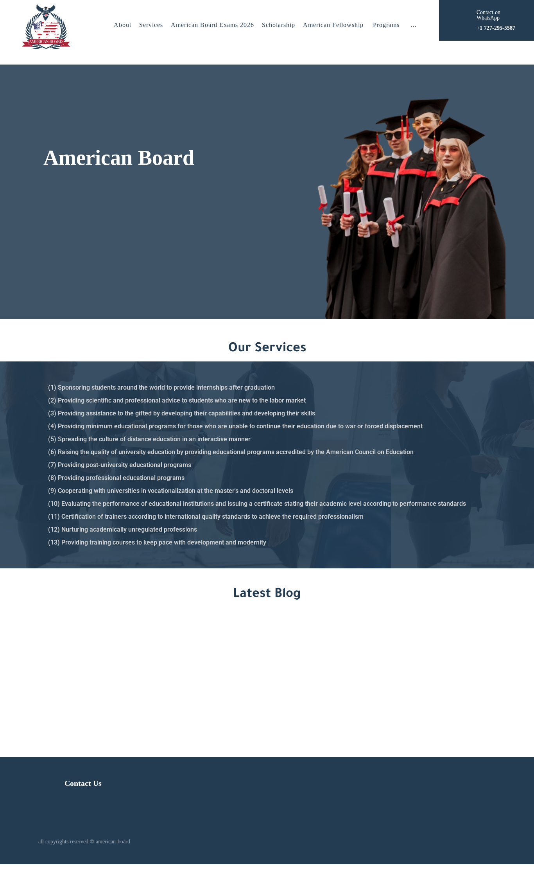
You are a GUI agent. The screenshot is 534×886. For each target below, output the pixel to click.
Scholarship (278, 25)
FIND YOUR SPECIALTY (86, 265)
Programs (386, 25)
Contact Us (83, 783)
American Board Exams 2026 (212, 25)
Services (151, 25)
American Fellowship (333, 25)
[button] (414, 25)
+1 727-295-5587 (398, 676)
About (122, 25)
